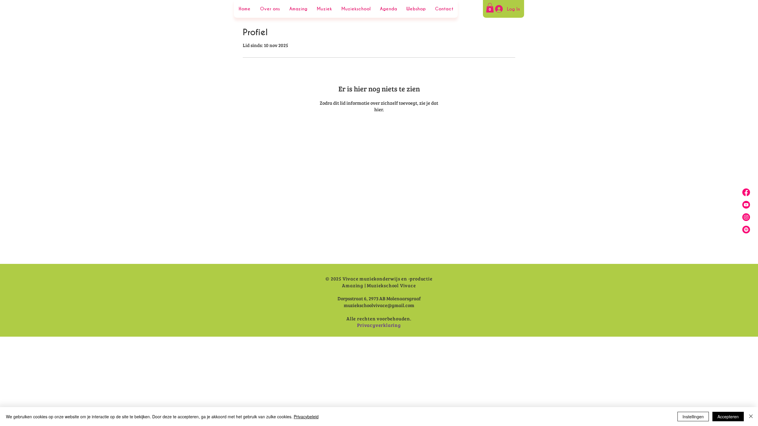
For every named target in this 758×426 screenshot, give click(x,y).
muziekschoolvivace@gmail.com (379, 305)
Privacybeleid (306, 416)
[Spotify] (746, 229)
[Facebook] (746, 192)
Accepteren (728, 416)
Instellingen (693, 416)
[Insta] (746, 217)
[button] (490, 7)
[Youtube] (746, 205)
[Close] (750, 416)
